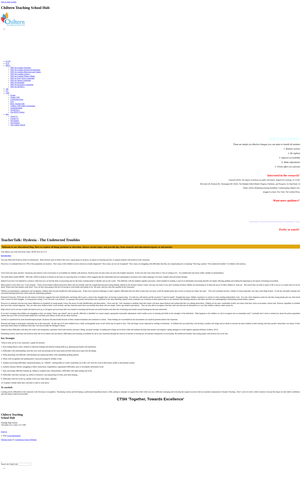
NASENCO (15, 110)
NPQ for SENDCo (17, 87)
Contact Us (14, 119)
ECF (7, 63)
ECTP (8, 61)
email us (4, 432)
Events (12, 95)
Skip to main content (8, 2)
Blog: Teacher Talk (17, 104)
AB (7, 89)
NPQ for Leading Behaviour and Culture (25, 72)
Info (7, 114)
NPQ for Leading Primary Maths (22, 76)
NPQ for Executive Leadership (21, 85)
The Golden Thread (17, 125)
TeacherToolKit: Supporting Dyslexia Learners (282, 234)
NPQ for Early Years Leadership (22, 78)
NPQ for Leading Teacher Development (25, 70)
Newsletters (14, 121)
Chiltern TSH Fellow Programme (22, 106)
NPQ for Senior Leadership (20, 80)
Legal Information (13, 436)
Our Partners (15, 123)
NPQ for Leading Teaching (20, 68)
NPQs (8, 66)
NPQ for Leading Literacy (20, 74)
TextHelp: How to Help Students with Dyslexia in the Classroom (276, 213)
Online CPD (15, 97)
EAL (12, 102)
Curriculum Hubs (16, 99)
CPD (7, 93)
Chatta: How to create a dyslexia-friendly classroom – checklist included (273, 205)
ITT (7, 91)
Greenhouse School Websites (26, 440)
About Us (14, 116)
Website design (6, 440)
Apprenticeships (16, 108)
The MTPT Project (17, 112)
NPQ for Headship (17, 83)
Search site (5, 464)
